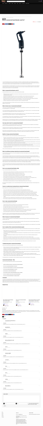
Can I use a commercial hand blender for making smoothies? (11, 275)
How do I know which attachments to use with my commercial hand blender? (13, 267)
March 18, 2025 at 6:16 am (7, 347)
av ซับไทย (6, 379)
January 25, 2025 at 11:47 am (8, 334)
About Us (20, 3)
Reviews (10, 3)
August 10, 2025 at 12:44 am (8, 386)
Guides (12, 3)
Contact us (23, 3)
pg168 (6, 366)
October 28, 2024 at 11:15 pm (8, 321)
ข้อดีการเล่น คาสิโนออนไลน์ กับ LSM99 (9, 340)
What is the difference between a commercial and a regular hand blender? (13, 264)
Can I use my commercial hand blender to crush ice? (10, 269)
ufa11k (6, 372)
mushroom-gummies (8, 353)
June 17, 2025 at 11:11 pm (7, 373)
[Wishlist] (39, 1)
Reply (39, 353)
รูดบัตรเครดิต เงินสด (7, 327)
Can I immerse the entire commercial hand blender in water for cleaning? (13, 272)
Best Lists (6, 3)
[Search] (25, 1)
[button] (21, 264)
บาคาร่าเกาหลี (6, 359)
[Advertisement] (21, 9)
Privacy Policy (27, 3)
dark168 (6, 333)
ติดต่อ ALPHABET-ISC (7, 385)
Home (3, 3)
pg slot (6, 346)
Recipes (15, 3)
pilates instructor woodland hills (10, 320)
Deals (17, 3)
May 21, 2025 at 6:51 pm (7, 360)
